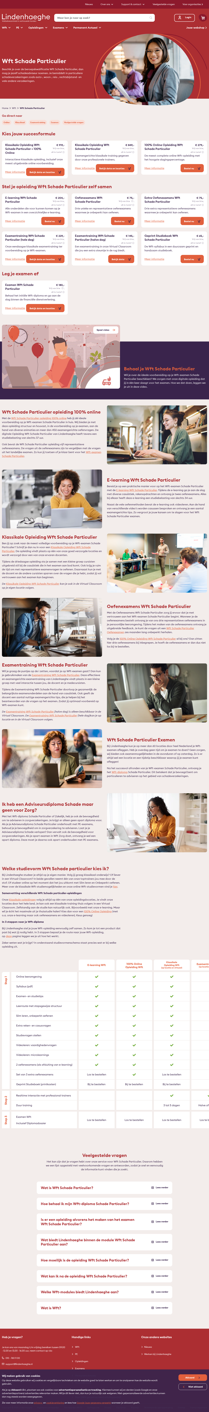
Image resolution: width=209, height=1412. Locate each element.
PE (18, 27)
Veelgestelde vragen (73, 122)
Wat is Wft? (51, 1308)
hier (115, 886)
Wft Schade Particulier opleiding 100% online (38, 418)
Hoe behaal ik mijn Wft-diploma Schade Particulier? (85, 1203)
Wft (5, 27)
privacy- (38, 1402)
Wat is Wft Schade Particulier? (67, 1187)
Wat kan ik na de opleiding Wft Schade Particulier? (84, 1276)
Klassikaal (20, 122)
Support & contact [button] (131, 4)
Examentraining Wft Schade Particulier (55, 675)
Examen (54, 122)
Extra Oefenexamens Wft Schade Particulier (162, 200)
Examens (59, 27)
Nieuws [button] (89, 4)
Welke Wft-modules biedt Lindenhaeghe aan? (80, 1292)
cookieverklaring (55, 1402)
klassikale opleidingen (22, 899)
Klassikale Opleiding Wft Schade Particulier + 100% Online (23, 149)
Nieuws (148, 1346)
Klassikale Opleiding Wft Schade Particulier (92, 147)
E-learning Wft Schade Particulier (21, 200)
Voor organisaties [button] (192, 4)
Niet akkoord (195, 1386)
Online (7, 122)
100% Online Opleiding (98, 911)
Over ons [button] (106, 4)
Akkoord (190, 1377)
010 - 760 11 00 (13, 1358)
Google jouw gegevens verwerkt (94, 1402)
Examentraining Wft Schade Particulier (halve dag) (94, 238)
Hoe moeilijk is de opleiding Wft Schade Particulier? (85, 1260)
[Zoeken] (151, 17)
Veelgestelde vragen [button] (164, 4)
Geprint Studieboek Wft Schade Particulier (161, 238)
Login (188, 17)
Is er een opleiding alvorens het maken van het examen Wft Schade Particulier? (87, 1221)
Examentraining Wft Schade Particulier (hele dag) (25, 238)
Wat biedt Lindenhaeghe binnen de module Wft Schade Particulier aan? (88, 1242)
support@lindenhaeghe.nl (19, 1364)
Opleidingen (36, 27)
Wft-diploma (120, 772)
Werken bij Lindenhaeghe (157, 1354)
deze (9, 936)
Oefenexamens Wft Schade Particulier (88, 200)
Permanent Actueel (85, 27)
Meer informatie (15, 172)
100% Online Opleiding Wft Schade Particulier (164, 147)
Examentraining (37, 122)
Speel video (103, 329)
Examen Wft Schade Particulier (19, 287)
